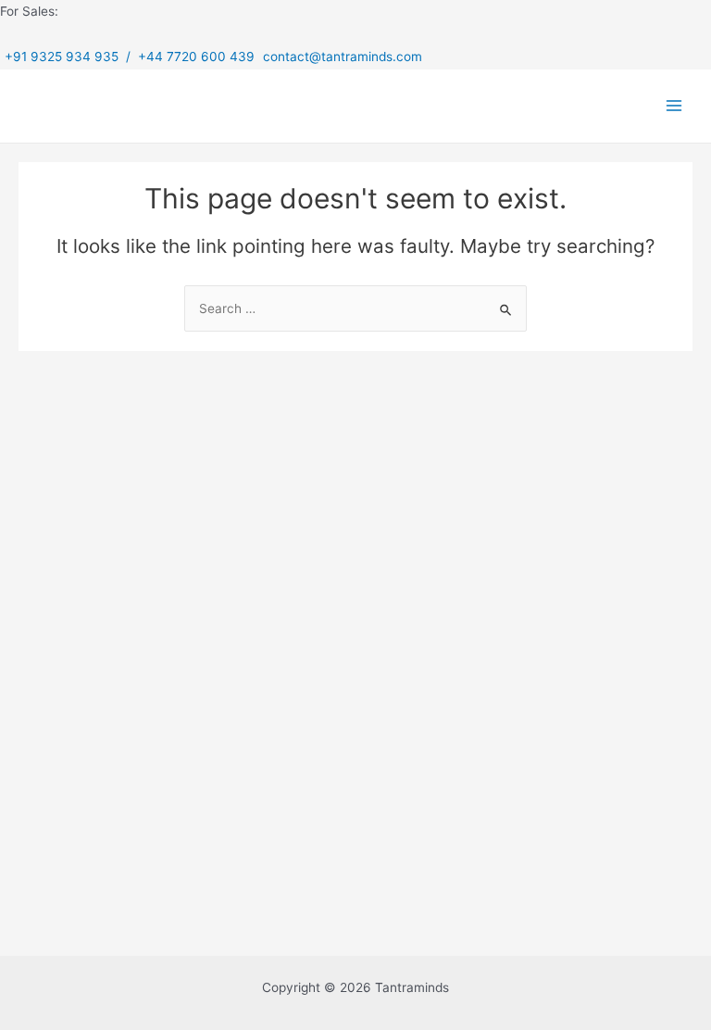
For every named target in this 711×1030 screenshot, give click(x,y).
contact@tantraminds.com (342, 56)
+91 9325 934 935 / (71, 56)
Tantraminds (106, 105)
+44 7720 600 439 (198, 56)
